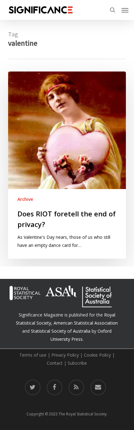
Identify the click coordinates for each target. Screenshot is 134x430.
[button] (125, 10)
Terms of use (32, 355)
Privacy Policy (65, 355)
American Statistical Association (86, 323)
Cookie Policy (97, 355)
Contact (55, 363)
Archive (25, 199)
